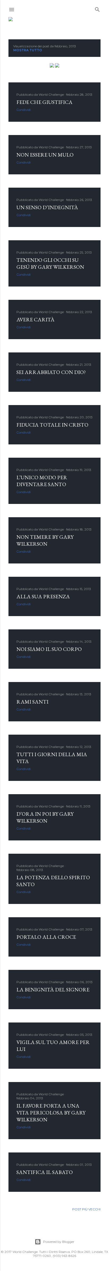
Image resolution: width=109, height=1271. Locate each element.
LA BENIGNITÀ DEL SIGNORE (52, 989)
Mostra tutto (27, 50)
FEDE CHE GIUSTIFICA (44, 102)
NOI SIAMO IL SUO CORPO (49, 649)
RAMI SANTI (32, 701)
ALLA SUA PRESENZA (43, 596)
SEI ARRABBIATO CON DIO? (51, 372)
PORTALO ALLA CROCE (46, 936)
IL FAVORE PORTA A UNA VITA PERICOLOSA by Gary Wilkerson (50, 1112)
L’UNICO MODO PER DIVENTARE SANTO (41, 481)
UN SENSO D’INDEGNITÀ (47, 207)
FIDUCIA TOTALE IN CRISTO (52, 424)
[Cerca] (97, 8)
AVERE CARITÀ (35, 319)
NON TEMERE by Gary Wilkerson (45, 540)
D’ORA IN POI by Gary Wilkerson (45, 817)
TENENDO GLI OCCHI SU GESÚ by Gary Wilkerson (50, 263)
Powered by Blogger (58, 1242)
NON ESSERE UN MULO (45, 154)
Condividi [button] (23, 110)
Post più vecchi (86, 1209)
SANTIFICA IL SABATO (44, 1172)
